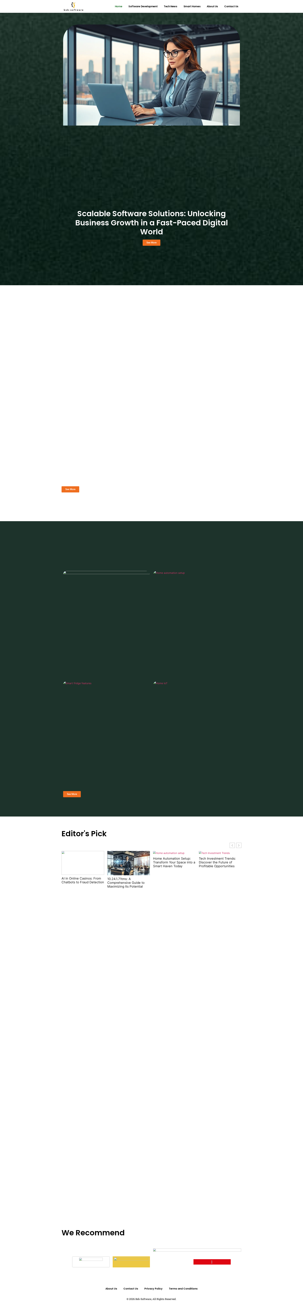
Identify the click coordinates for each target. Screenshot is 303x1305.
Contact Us (231, 6)
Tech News (170, 6)
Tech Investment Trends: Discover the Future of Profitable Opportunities (217, 862)
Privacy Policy (153, 1288)
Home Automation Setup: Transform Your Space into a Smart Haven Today (174, 862)
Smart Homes (192, 6)
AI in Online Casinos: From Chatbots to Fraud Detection (83, 880)
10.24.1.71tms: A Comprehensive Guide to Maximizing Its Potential (126, 882)
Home (118, 6)
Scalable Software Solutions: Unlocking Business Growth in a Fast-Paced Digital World (151, 222)
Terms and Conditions (183, 1288)
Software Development (142, 6)
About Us (212, 6)
